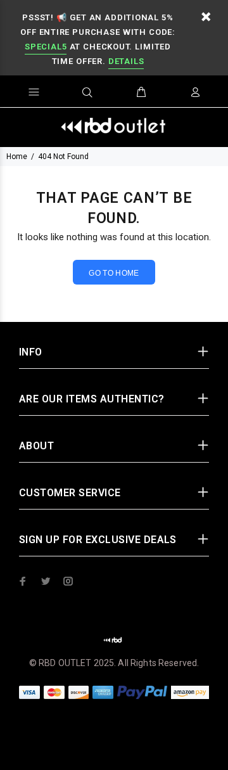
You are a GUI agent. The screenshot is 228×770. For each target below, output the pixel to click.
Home (16, 156)
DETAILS (126, 61)
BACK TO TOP (114, 742)
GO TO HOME (114, 273)
